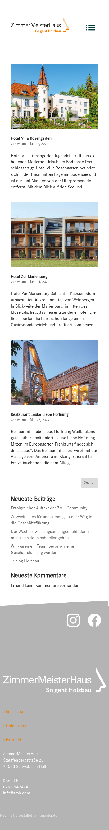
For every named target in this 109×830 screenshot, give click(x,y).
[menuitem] (90, 25)
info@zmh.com (16, 794)
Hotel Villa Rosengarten (31, 139)
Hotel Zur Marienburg (29, 277)
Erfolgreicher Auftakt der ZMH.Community (49, 509)
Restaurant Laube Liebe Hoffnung (40, 415)
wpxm (21, 144)
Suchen (89, 483)
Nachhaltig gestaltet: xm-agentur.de (28, 816)
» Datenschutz (15, 726)
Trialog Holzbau (25, 561)
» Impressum (14, 712)
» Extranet (12, 740)
